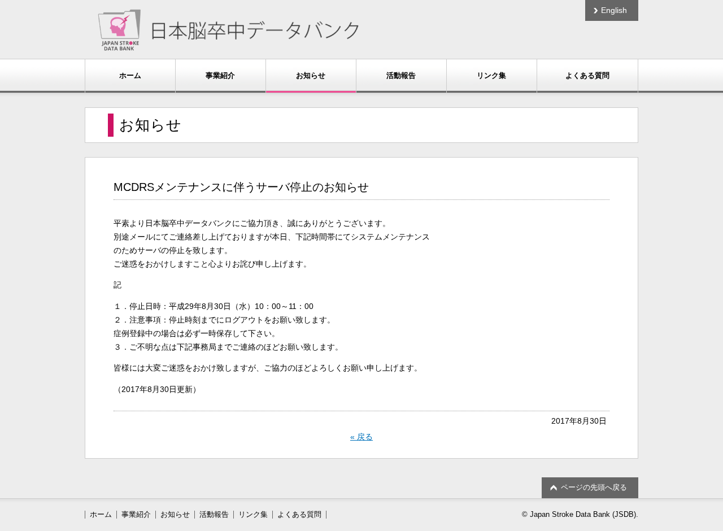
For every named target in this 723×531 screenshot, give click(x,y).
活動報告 (401, 75)
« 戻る (361, 436)
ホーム (130, 75)
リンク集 (491, 75)
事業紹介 (220, 75)
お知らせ (310, 75)
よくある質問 (587, 75)
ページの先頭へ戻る (594, 487)
